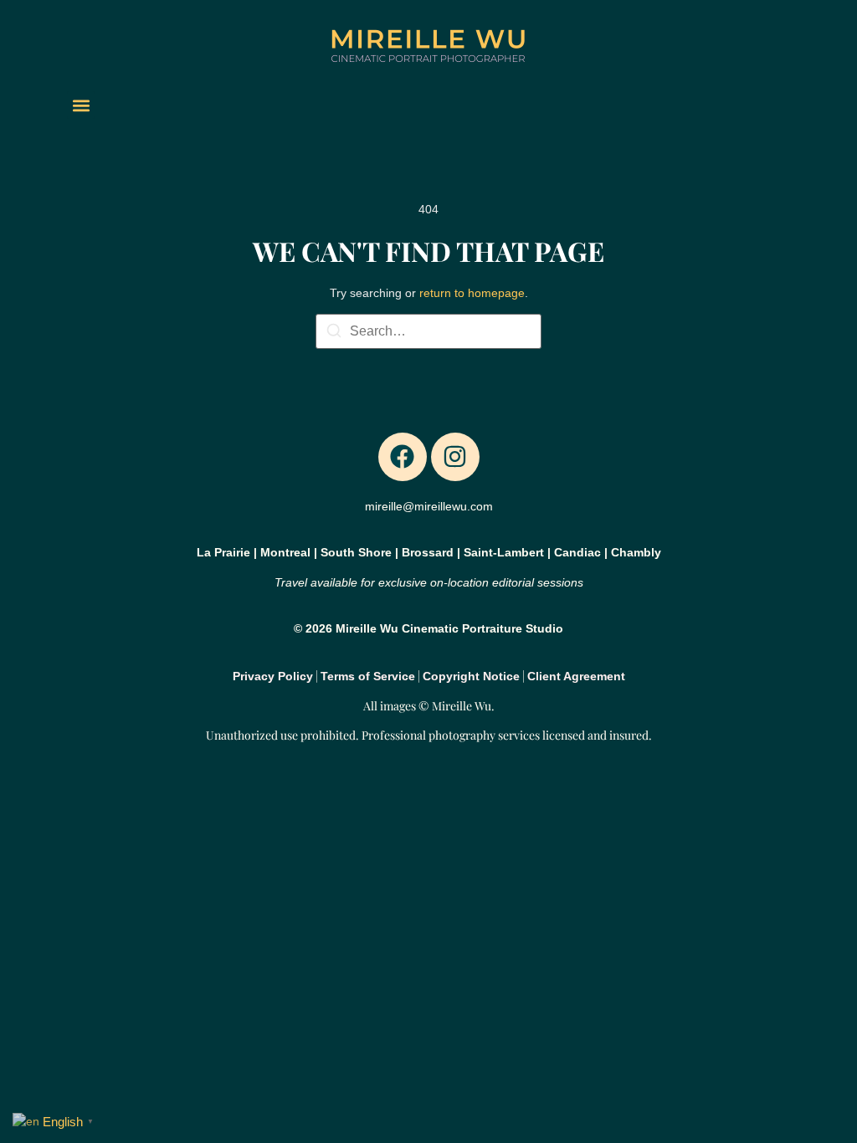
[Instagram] (455, 457)
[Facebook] (402, 457)
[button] (81, 105)
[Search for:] (428, 331)
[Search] (334, 333)
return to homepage (472, 293)
